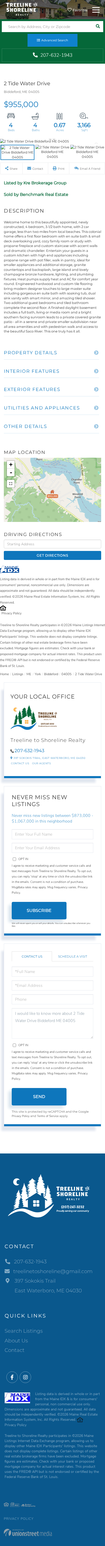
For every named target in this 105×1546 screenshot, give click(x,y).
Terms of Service (48, 1116)
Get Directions (52, 555)
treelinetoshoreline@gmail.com (53, 1271)
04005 (66, 674)
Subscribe (39, 910)
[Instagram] (25, 1377)
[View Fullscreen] (11, 484)
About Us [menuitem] (16, 1341)
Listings (17, 674)
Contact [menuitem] (14, 1350)
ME (29, 674)
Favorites (80, 10)
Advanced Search (54, 40)
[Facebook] (12, 1377)
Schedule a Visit (72, 956)
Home (4, 674)
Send (39, 1096)
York (38, 674)
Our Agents (41, 763)
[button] (97, 26)
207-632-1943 (55, 55)
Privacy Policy (12, 613)
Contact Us (20, 763)
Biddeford (51, 674)
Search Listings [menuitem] (24, 1331)
